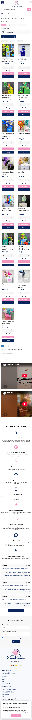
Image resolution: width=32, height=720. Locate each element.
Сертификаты (4, 685)
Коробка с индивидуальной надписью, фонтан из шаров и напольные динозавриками (23, 249)
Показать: (20, 41)
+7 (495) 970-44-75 (16, 6)
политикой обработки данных (16, 638)
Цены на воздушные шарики (8, 673)
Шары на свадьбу (5, 694)
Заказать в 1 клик (8, 73)
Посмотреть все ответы (16, 610)
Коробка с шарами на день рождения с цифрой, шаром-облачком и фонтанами (8, 325)
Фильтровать (9, 32)
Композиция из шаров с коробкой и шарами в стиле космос (8, 134)
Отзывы (3, 681)
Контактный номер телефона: (9, 631)
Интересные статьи (6, 670)
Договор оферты (5, 683)
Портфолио (4, 676)
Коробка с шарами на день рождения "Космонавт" (23, 285)
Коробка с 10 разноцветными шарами (6, 210)
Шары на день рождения (7, 692)
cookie (16, 712)
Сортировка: (4, 41)
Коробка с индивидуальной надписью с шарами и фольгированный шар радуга (8, 249)
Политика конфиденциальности (9, 672)
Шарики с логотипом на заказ (8, 689)
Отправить (16, 641)
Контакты (3, 678)
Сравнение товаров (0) (9, 37)
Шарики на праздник (6, 691)
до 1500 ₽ (11, 25)
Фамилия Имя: (5, 624)
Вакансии (3, 679)
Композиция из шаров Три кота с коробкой (24, 134)
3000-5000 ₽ (6, 28)
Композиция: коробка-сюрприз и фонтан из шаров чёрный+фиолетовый (8, 173)
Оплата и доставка (6, 675)
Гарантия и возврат (6, 669)
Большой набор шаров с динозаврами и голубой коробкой (8, 59)
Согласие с (13, 638)
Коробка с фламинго (7, 284)
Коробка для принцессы (21, 171)
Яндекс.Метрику (23, 712)
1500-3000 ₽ (22, 25)
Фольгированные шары (7, 686)
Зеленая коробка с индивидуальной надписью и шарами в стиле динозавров (8, 98)
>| (19, 346)
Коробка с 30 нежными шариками (23, 209)
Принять (16, 715)
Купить (8, 77)
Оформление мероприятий (8, 688)
